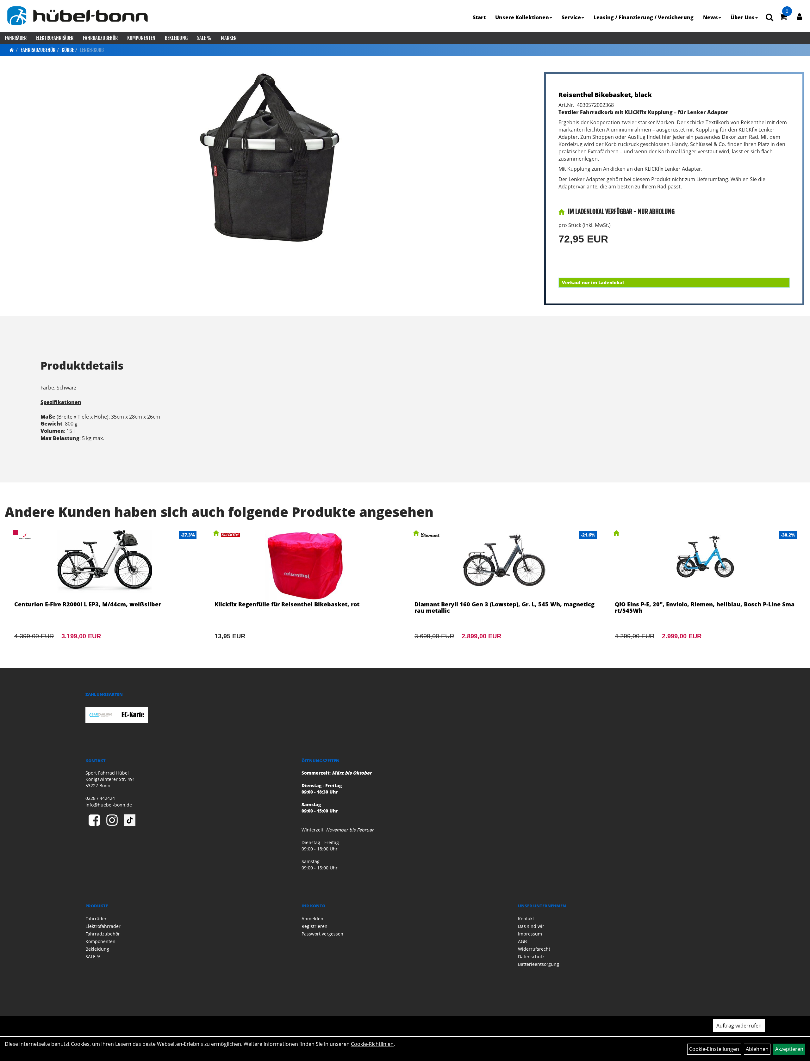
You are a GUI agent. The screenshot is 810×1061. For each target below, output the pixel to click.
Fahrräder (16, 38)
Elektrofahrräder (54, 38)
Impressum (530, 934)
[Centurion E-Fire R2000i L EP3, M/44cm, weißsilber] (105, 593)
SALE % (204, 38)
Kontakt (526, 919)
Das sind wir (531, 926)
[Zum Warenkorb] (783, 17)
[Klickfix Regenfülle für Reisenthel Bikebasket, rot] (305, 593)
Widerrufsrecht (534, 949)
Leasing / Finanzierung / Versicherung (644, 17)
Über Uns (743, 17)
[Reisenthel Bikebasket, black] (270, 157)
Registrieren (314, 926)
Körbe (68, 50)
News (710, 17)
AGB (522, 941)
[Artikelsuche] (769, 18)
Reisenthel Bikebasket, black (605, 94)
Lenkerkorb (92, 50)
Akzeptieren (789, 1049)
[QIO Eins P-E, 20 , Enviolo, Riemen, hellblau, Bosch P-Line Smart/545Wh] (705, 593)
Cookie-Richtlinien (372, 1043)
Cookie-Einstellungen (714, 1049)
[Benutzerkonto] (799, 16)
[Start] (11, 50)
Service (571, 17)
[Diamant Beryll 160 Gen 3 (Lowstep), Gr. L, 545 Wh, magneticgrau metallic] (505, 593)
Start (479, 17)
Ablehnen (757, 1049)
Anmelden (312, 919)
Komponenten (141, 38)
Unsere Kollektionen (522, 17)
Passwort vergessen (322, 934)
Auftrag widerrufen (739, 1025)
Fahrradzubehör (100, 38)
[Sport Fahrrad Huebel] (77, 15)
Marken (229, 38)
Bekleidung (176, 38)
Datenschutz (531, 957)
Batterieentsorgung (538, 964)
